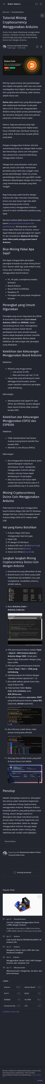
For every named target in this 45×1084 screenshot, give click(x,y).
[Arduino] (17, 936)
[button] (39, 896)
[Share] (41, 46)
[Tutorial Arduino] (10, 841)
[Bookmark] (41, 4)
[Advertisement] (22, 1041)
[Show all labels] (11, 1011)
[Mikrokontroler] (19, 967)
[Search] (36, 4)
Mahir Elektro (14, 4)
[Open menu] (4, 4)
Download (34, 545)
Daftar (27, 548)
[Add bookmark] (37, 46)
